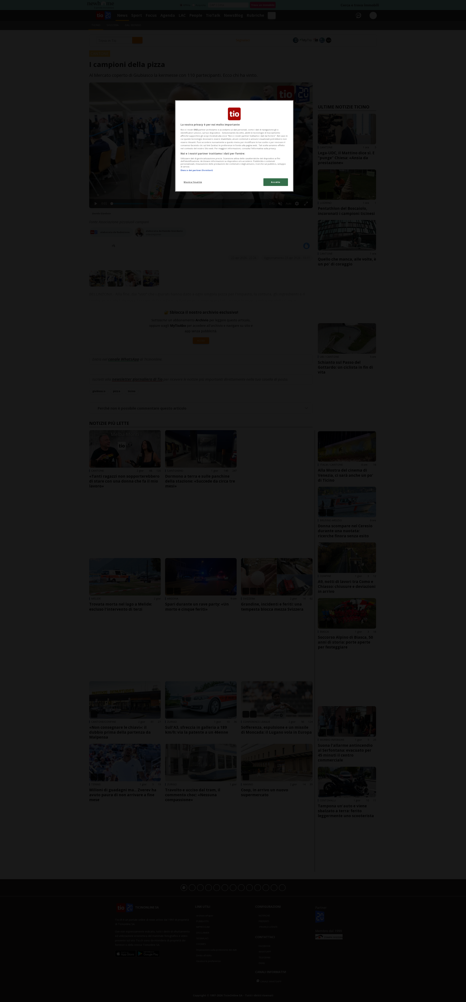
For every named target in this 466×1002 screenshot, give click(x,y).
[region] (234, 146)
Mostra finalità (193, 182)
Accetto (275, 182)
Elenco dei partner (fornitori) (197, 170)
